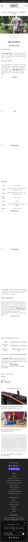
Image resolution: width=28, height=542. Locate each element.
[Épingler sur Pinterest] (6, 382)
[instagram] (12, 537)
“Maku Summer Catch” (20, 308)
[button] (10, 382)
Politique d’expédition (14, 487)
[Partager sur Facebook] (2, 382)
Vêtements (14, 506)
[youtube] (16, 537)
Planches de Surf (14, 502)
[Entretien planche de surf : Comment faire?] (14, 419)
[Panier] (26, 6)
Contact (14, 511)
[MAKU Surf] (14, 6)
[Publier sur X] (4, 382)
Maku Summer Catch (7, 53)
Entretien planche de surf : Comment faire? (12, 430)
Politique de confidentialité (14, 480)
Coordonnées (14, 489)
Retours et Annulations (14, 478)
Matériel (3, 376)
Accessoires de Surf (14, 504)
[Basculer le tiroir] (2, 5)
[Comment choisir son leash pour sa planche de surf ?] (14, 397)
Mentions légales (14, 484)
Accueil (14, 500)
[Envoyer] (23, 534)
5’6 (3, 71)
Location (14, 508)
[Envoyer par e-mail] (8, 382)
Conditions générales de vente (14, 482)
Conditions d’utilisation (14, 493)
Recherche (14, 476)
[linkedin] (14, 537)
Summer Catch (9, 297)
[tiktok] (18, 537)
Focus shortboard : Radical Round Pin (12, 455)
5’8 (6, 71)
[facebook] (9, 537)
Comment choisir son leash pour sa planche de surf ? (12, 407)
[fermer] (25, 523)
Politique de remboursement (14, 491)
